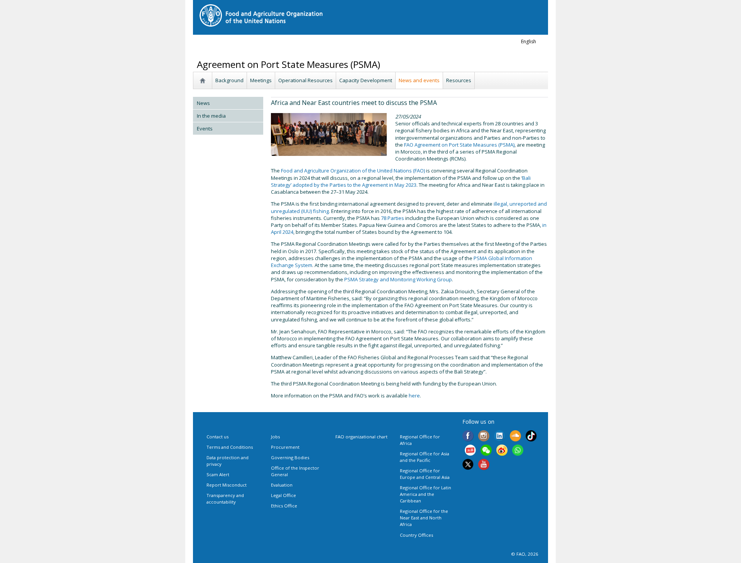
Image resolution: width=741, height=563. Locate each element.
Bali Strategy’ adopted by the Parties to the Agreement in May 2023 (401, 181)
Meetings (261, 80)
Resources (458, 80)
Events (205, 128)
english (528, 41)
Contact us (217, 437)
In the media (211, 115)
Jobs (275, 437)
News (203, 103)
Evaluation (282, 485)
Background (229, 80)
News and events (419, 80)
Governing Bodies (290, 457)
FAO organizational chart (361, 437)
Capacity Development (365, 80)
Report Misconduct (226, 485)
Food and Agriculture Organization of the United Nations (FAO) (353, 170)
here (414, 395)
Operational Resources (305, 80)
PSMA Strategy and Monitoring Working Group (398, 279)
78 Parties (392, 218)
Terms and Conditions (229, 447)
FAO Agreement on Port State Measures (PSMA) (459, 144)
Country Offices (416, 535)
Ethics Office (284, 506)
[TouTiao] (470, 451)
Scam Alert (217, 474)
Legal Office (283, 495)
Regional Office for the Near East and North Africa (424, 517)
